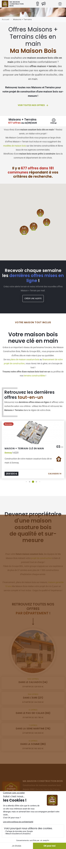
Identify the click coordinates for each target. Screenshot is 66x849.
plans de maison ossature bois (24, 359)
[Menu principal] (60, 4)
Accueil (5, 19)
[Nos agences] (37, 4)
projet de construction (41, 558)
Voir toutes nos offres (31, 105)
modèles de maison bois (14, 145)
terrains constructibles (34, 375)
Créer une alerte (33, 298)
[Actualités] (43, 4)
